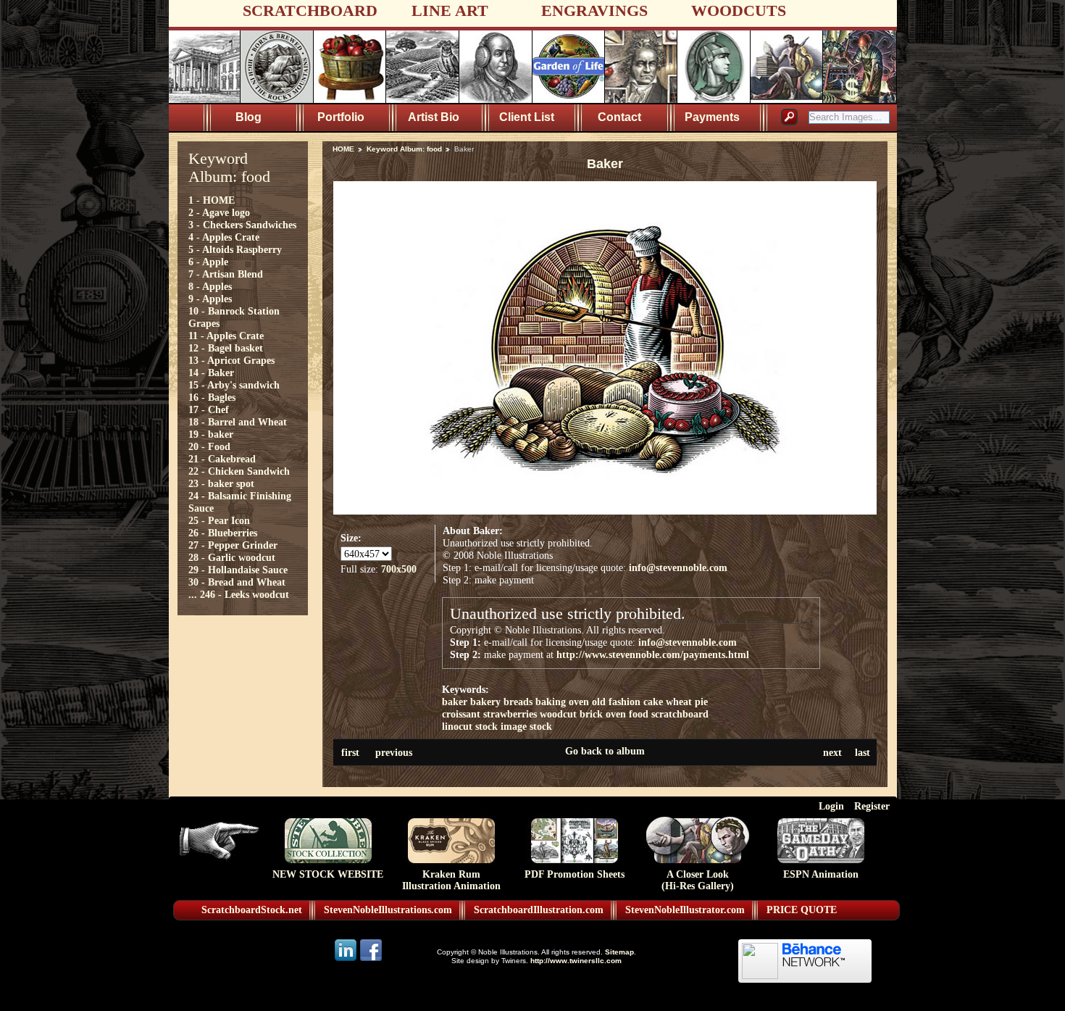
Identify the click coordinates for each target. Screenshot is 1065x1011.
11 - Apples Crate (226, 335)
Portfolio (340, 117)
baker (454, 701)
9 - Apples (210, 298)
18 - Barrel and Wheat (237, 422)
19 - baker (210, 434)
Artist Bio (433, 117)
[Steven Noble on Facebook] (371, 960)
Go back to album (605, 751)
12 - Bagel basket (225, 348)
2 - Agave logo (219, 212)
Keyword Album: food (404, 149)
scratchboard (680, 714)
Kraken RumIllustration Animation (451, 880)
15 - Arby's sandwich (234, 385)
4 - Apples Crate (223, 237)
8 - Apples (210, 286)
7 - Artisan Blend (225, 274)
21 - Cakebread (222, 459)
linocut (457, 726)
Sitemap (619, 952)
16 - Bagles (211, 397)
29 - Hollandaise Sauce (238, 569)
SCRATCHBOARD (310, 10)
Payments (712, 117)
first (350, 752)
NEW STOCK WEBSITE (327, 874)
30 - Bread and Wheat (236, 582)
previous (393, 752)
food (638, 714)
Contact (619, 117)
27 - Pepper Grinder (232, 545)
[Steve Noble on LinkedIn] (346, 960)
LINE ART (450, 10)
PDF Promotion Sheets (575, 874)
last (862, 752)
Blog (248, 117)
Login (831, 806)
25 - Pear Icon (219, 520)
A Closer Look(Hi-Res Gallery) (697, 880)
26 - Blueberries (222, 532)
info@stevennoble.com (678, 567)
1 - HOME (211, 200)
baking (550, 701)
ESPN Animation (821, 874)
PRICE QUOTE (802, 909)
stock (541, 726)
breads (518, 701)
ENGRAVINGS (594, 10)
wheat (679, 701)
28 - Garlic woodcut (231, 557)
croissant (461, 714)
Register (872, 806)
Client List (526, 117)
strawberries (510, 714)
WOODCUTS (738, 10)
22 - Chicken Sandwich (239, 471)
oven (579, 701)
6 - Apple (208, 261)
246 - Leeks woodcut (244, 594)
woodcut (558, 714)
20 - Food (209, 446)
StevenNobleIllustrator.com (685, 909)
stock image (501, 726)
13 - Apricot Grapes (231, 360)
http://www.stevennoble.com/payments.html (652, 654)
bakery (485, 701)
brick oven (603, 714)
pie (701, 701)
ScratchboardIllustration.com (539, 909)
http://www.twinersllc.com (576, 961)
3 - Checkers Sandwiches (242, 224)
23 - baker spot (221, 483)
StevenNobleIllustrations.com (388, 909)
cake (653, 701)
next (832, 752)
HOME (343, 149)
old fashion (616, 701)
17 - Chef (208, 409)
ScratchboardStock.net (251, 909)
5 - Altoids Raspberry (235, 249)
